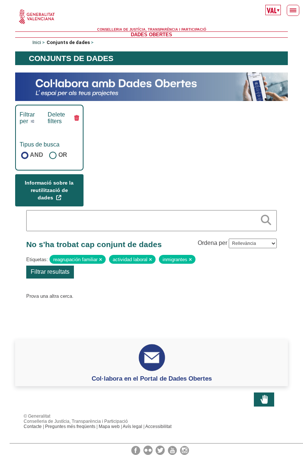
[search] (266, 218)
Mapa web (109, 426)
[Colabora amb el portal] (151, 86)
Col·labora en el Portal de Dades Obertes (152, 378)
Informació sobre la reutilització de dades (49, 190)
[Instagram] (184, 449)
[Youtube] (173, 449)
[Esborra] (100, 259)
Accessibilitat (158, 426)
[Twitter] (161, 449)
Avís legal (132, 426)
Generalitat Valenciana (151, 16)
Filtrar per (27, 117)
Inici (37, 42)
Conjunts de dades (68, 42)
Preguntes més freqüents (70, 426)
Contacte (33, 426)
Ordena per (212, 243)
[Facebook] (136, 449)
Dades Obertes (151, 34)
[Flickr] (148, 449)
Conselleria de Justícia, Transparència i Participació (151, 29)
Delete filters (56, 117)
